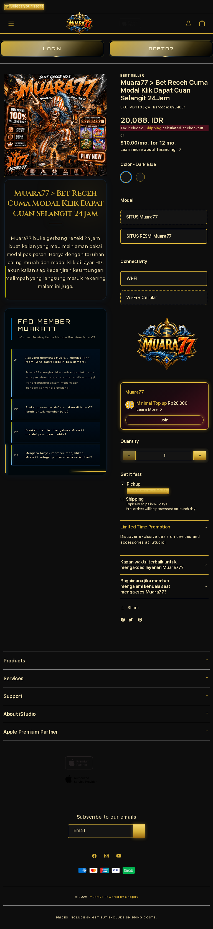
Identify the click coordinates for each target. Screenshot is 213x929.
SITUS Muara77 (142, 217)
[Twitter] (132, 621)
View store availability (148, 491)
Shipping (154, 128)
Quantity (129, 441)
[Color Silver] (140, 177)
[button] (11, 23)
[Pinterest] (141, 621)
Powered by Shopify (121, 897)
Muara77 (96, 897)
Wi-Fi (131, 278)
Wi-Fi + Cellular (141, 297)
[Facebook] (124, 621)
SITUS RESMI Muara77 (149, 236)
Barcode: (161, 107)
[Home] (78, 23)
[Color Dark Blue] (125, 177)
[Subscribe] (139, 831)
